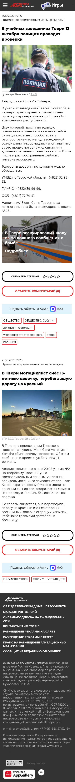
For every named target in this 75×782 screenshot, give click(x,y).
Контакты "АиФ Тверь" (21, 626)
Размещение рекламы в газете (28, 637)
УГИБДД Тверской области (21, 438)
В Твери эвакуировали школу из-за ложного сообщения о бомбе (36, 238)
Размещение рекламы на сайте (29, 631)
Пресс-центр (55, 606)
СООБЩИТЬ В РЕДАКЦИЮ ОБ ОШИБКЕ (32, 651)
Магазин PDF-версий (20, 612)
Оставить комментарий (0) (37, 291)
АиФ (34, 94)
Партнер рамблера (36, 763)
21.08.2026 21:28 (12, 360)
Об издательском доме (22, 606)
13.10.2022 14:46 (12, 16)
